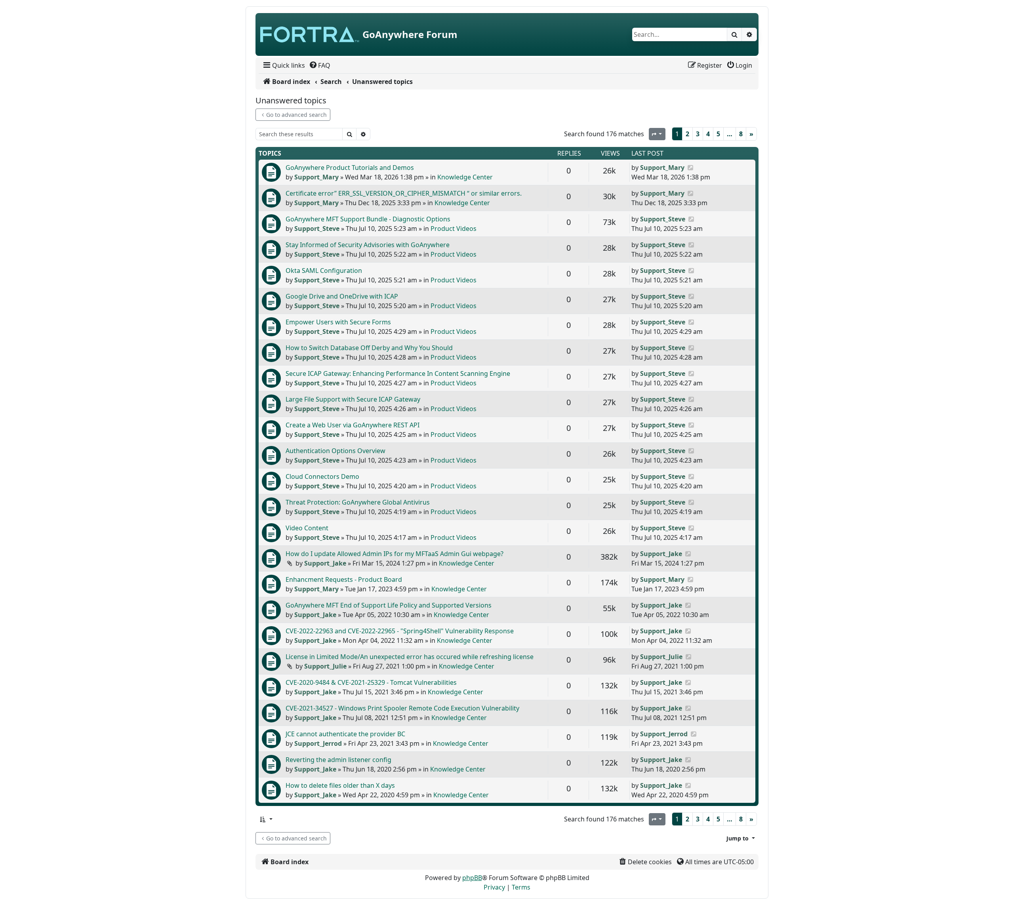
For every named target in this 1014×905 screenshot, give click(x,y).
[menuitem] (283, 65)
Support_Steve (316, 228)
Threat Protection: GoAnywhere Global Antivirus (358, 502)
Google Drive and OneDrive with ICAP (342, 296)
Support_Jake (325, 563)
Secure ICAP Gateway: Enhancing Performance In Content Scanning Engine (398, 373)
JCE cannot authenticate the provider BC (345, 734)
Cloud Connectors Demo (322, 476)
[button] (265, 819)
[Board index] (309, 34)
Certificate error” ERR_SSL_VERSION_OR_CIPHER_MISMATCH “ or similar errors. (404, 193)
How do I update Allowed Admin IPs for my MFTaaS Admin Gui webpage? (394, 553)
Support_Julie (325, 666)
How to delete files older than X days (340, 785)
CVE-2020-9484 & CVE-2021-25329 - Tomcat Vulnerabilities (371, 682)
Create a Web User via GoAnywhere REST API (352, 425)
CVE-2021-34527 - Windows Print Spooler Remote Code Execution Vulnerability (402, 708)
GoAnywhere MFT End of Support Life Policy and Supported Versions (389, 605)
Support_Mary (316, 177)
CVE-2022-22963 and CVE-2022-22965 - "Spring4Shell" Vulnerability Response (400, 631)
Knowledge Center (465, 177)
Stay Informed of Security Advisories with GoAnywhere (368, 244)
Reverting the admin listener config (338, 759)
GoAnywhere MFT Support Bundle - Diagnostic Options (368, 219)
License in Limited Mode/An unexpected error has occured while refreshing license (410, 656)
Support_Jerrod (318, 743)
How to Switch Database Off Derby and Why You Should (369, 347)
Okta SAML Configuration (324, 270)
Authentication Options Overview (335, 450)
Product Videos (454, 228)
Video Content (307, 528)
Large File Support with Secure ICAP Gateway (353, 399)
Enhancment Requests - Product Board (344, 579)
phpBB (472, 877)
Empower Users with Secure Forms (338, 322)
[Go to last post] (690, 167)
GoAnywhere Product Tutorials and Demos (350, 167)
